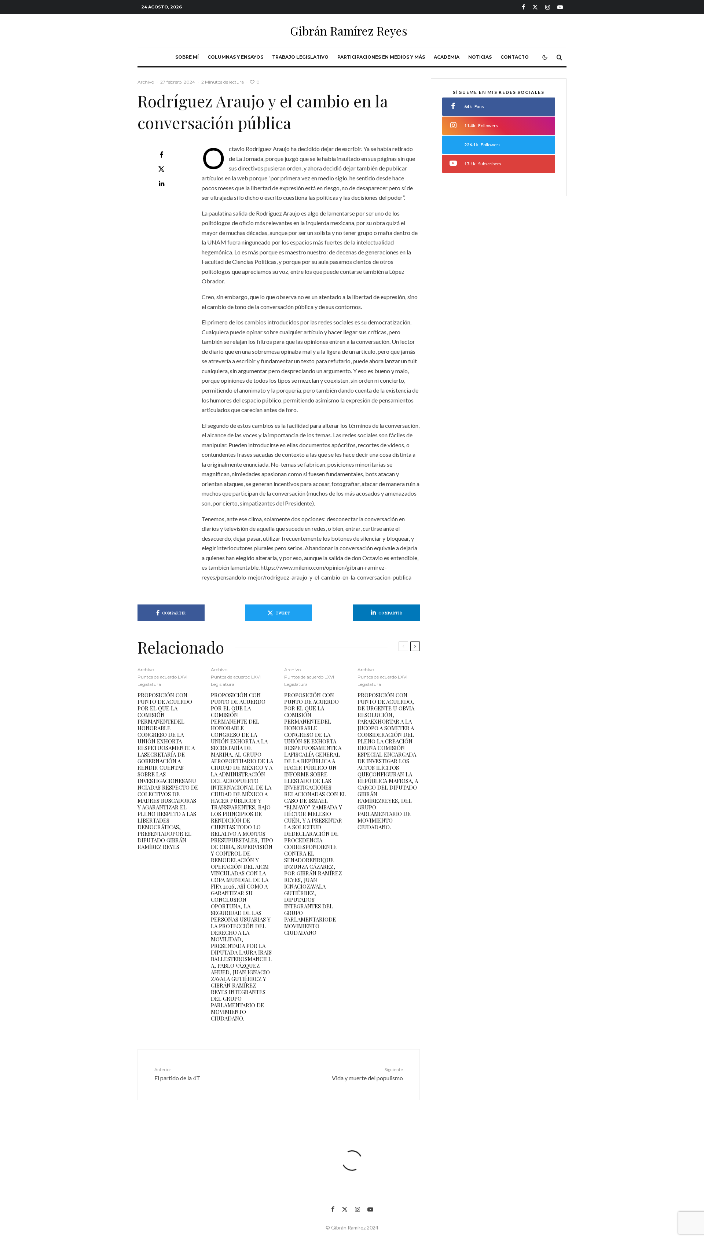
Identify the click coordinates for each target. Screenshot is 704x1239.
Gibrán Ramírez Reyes (348, 31)
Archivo (146, 82)
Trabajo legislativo (300, 57)
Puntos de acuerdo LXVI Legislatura (162, 680)
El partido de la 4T (177, 1074)
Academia (446, 57)
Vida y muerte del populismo (367, 1074)
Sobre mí (187, 57)
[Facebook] (523, 7)
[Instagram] (548, 7)
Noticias (480, 57)
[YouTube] (560, 7)
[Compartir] (161, 154)
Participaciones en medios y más (381, 57)
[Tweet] (161, 169)
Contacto (514, 57)
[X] (535, 7)
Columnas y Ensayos (235, 57)
